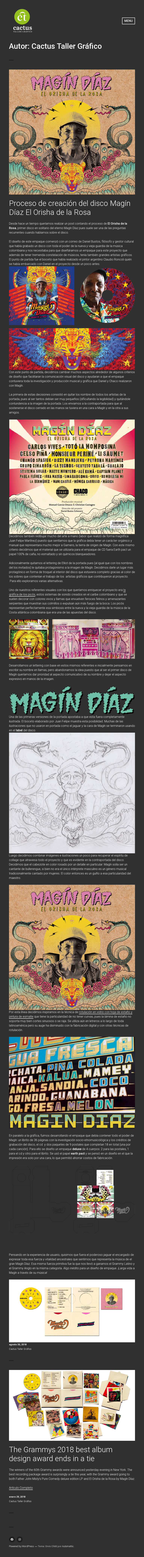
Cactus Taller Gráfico (20, 1349)
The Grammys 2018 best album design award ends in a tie (60, 1454)
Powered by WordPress (21, 1546)
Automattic (68, 1546)
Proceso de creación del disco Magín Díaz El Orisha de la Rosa (69, 208)
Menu (128, 21)
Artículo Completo (21, 1488)
